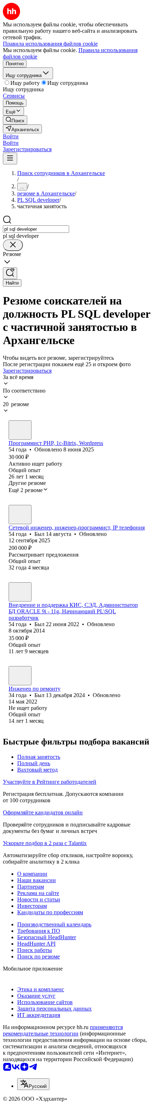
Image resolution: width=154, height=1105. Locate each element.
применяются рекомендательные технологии (63, 1030)
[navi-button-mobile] (10, 158)
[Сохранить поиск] (10, 273)
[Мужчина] (20, 430)
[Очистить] (13, 245)
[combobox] (36, 229)
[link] (15, 120)
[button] (11, 136)
